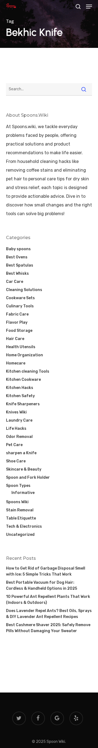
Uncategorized (20, 534)
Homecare (15, 363)
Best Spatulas (19, 265)
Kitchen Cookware (23, 379)
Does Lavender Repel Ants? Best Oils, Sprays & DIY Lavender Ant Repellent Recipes (49, 613)
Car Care (14, 281)
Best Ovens (16, 257)
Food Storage (19, 330)
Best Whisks (17, 273)
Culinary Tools (20, 306)
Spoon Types (18, 485)
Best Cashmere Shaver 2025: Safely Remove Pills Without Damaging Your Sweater (48, 628)
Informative (23, 492)
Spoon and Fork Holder (28, 477)
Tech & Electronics (24, 526)
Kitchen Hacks (19, 387)
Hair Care (15, 338)
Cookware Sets (20, 298)
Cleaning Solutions (24, 290)
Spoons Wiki (17, 502)
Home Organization (24, 355)
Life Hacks (16, 428)
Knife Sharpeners (23, 404)
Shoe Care (16, 461)
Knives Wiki (16, 412)
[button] (89, 6)
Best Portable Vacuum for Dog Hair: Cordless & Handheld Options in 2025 (41, 585)
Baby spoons (18, 249)
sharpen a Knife (21, 453)
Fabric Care (17, 314)
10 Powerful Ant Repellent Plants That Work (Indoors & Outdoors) (48, 599)
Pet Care (14, 445)
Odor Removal (19, 436)
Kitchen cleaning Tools (27, 371)
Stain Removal (19, 510)
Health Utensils (20, 347)
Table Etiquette (21, 518)
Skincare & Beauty (23, 469)
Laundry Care (19, 420)
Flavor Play (16, 322)
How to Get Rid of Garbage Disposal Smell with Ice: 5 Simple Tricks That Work (45, 571)
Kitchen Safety (20, 396)
